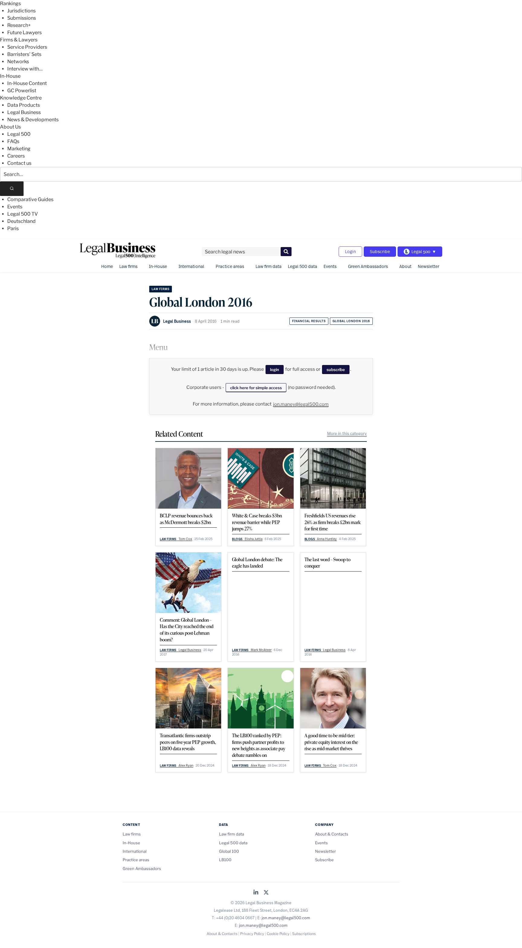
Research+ (19, 25)
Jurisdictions (21, 11)
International (191, 266)
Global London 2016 (351, 321)
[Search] (12, 188)
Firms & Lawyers (18, 40)
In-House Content (27, 83)
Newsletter (428, 266)
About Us (10, 127)
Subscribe (380, 251)
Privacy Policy (252, 933)
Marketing (19, 148)
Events (14, 207)
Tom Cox (185, 539)
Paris (13, 228)
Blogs (237, 539)
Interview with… (25, 69)
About (405, 266)
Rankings (10, 3)
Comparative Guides (30, 199)
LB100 (225, 859)
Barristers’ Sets (24, 54)
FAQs (13, 141)
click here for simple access (256, 387)
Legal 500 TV (22, 214)
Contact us (19, 163)
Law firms (128, 266)
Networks (18, 61)
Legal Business (24, 112)
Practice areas (230, 266)
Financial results (309, 321)
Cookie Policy (278, 933)
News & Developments (33, 119)
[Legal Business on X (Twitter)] (266, 893)
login (274, 369)
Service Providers (27, 47)
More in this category (347, 433)
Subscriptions (304, 933)
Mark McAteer (261, 650)
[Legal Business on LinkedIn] (256, 893)
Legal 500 (19, 134)
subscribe (336, 369)
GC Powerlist (21, 90)
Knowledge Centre (21, 98)
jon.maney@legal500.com (301, 404)
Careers (16, 156)
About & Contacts (331, 834)
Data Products (23, 105)
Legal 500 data (302, 266)
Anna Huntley (327, 539)
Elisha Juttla (254, 539)
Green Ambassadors (368, 266)
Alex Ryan (186, 765)
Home (107, 266)
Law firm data (269, 266)
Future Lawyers (24, 32)
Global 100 (229, 851)
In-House (10, 76)
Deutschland (21, 221)
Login (350, 251)
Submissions (21, 18)
